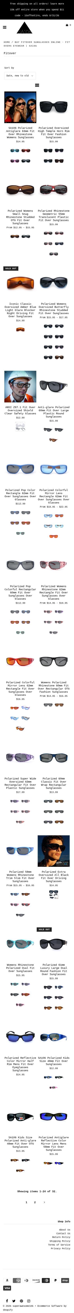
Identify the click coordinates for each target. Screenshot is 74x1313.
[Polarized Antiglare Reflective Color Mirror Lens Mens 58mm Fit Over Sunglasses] (54, 1117)
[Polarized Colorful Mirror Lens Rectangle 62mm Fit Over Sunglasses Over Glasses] (54, 469)
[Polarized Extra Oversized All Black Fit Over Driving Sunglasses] (54, 851)
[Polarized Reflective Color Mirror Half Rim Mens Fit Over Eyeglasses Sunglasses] (20, 1037)
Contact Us (63, 1233)
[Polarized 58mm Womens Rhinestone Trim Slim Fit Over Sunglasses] (20, 851)
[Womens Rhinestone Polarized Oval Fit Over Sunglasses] (20, 944)
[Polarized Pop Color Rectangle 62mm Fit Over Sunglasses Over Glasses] (20, 469)
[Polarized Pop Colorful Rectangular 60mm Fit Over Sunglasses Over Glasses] (20, 566)
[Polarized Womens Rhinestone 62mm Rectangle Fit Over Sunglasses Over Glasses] (54, 566)
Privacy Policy (60, 1248)
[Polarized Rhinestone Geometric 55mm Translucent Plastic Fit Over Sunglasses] (54, 190)
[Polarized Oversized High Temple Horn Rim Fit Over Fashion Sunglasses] (54, 107)
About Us (64, 1230)
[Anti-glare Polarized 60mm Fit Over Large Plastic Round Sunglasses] (54, 387)
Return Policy (61, 1237)
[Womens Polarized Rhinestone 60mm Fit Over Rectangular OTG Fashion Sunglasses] (54, 662)
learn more (57, 4)
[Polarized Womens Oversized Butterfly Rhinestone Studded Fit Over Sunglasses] (54, 283)
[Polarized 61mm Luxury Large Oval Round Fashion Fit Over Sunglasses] (54, 944)
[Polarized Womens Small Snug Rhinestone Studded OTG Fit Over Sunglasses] (20, 190)
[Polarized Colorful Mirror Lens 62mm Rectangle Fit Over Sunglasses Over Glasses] (20, 662)
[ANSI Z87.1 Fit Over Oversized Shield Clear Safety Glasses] (20, 387)
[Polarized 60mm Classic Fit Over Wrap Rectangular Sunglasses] (54, 758)
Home (7, 42)
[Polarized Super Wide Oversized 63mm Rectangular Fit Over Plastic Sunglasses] (20, 758)
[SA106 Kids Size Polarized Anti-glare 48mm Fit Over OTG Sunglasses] (20, 1117)
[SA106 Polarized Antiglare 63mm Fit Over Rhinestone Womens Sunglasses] (20, 107)
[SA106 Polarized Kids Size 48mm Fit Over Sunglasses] (54, 1037)
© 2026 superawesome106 (18, 1306)
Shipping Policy (60, 1241)
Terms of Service (59, 1245)
